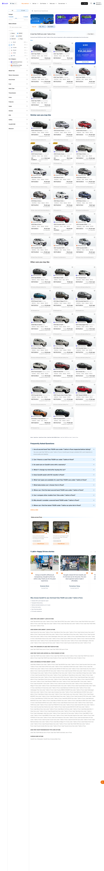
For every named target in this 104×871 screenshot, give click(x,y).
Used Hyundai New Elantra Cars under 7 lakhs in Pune (48, 707)
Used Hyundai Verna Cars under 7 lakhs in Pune (70, 683)
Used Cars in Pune (42, 437)
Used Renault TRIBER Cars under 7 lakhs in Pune (57, 681)
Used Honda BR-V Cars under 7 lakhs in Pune (45, 683)
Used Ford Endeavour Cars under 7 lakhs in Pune (64, 717)
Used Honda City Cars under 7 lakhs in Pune (41, 632)
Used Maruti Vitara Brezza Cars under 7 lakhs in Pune (75, 675)
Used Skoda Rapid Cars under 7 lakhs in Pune (62, 696)
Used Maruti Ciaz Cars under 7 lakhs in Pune (65, 632)
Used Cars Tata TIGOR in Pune (53, 437)
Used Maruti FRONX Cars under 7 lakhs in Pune (63, 700)
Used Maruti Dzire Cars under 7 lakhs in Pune (75, 634)
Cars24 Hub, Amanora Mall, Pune (52, 739)
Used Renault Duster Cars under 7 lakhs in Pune (62, 685)
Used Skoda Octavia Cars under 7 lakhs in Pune (47, 638)
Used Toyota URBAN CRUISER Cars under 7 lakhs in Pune (69, 690)
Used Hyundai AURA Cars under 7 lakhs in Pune (50, 634)
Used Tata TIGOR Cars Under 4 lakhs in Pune (65, 656)
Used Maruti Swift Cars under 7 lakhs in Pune (74, 666)
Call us (85, 3)
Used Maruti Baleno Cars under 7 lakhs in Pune (42, 664)
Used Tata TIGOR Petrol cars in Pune (39, 649)
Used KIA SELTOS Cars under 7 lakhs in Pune (79, 719)
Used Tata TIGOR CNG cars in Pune (59, 649)
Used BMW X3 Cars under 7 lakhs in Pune (53, 715)
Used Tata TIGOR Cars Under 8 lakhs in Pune (49, 658)
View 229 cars (61, 543)
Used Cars (36, 437)
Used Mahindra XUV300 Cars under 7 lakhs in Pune (73, 688)
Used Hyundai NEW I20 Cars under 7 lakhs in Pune (51, 671)
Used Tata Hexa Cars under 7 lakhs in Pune (72, 623)
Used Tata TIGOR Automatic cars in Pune (61, 732)
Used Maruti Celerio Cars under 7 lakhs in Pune (50, 694)
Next (96, 19)
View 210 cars (40, 543)
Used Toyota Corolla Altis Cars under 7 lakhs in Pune (77, 643)
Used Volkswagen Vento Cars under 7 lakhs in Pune (61, 636)
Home (31, 437)
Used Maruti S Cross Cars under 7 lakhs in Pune (47, 688)
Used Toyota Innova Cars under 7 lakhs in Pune (74, 726)
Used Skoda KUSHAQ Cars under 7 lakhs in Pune (47, 702)
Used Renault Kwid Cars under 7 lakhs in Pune (60, 711)
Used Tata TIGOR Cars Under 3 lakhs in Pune (41, 656)
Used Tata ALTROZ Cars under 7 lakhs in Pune (66, 621)
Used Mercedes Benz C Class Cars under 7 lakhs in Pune (63, 640)
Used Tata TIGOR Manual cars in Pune (40, 732)
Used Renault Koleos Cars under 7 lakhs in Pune (54, 724)
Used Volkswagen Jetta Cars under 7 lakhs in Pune (47, 713)
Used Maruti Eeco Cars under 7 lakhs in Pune (45, 709)
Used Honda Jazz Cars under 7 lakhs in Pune (74, 694)
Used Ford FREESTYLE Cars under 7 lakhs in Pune (61, 705)
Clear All (34, 26)
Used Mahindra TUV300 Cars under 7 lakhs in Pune (48, 698)
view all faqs (34, 509)
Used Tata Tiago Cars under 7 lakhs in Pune (49, 623)
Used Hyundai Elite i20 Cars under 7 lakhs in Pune (48, 675)
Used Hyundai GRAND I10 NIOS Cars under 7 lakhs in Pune (64, 668)
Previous (30, 19)
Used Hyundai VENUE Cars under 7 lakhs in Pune (77, 671)
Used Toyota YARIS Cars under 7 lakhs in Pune (72, 638)
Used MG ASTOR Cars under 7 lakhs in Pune (73, 698)
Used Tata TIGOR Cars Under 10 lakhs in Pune (73, 658)
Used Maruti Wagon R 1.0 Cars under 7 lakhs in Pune (67, 722)
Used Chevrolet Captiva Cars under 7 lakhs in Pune (77, 715)
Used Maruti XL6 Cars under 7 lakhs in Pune (69, 709)
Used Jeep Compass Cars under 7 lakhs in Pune (60, 692)
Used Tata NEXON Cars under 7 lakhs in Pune (42, 621)
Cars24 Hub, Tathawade (36, 739)
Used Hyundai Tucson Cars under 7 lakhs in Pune (54, 719)
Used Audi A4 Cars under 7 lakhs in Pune (52, 643)
